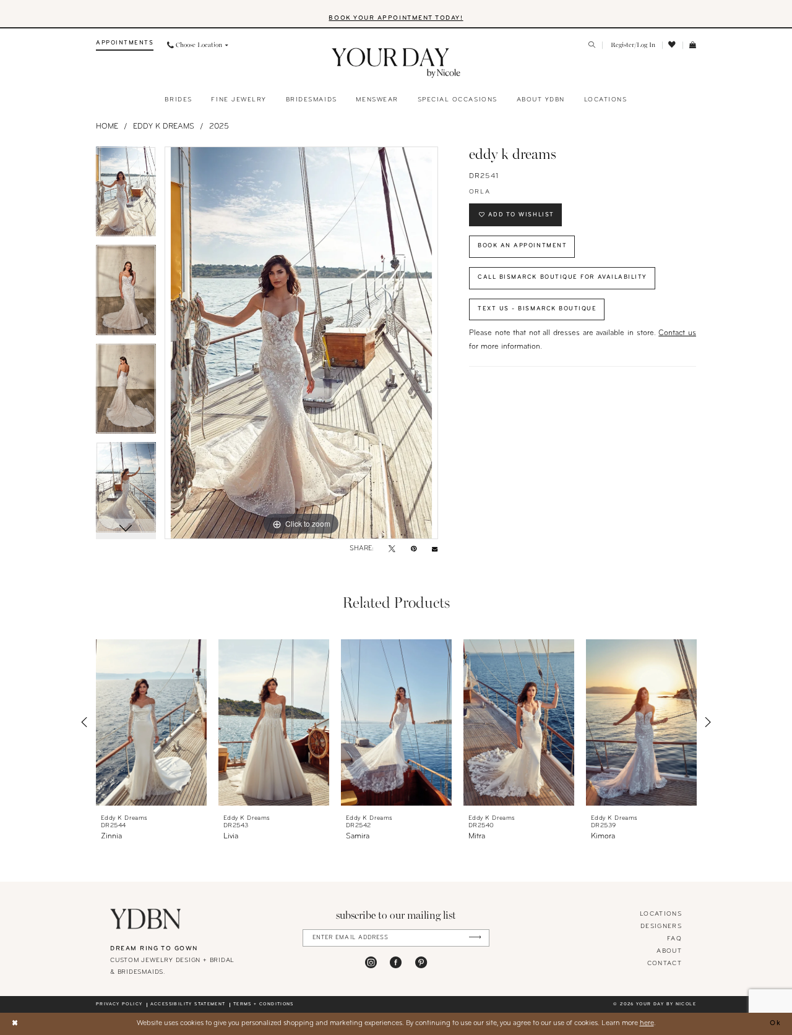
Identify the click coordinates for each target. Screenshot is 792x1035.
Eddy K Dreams (163, 126)
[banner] (396, 63)
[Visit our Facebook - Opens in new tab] (395, 962)
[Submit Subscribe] (474, 937)
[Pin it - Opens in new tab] (413, 549)
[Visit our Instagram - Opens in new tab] (370, 962)
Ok (775, 1023)
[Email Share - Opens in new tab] (434, 549)
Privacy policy (119, 1004)
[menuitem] (124, 45)
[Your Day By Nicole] (145, 918)
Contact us (677, 333)
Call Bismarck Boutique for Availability (562, 277)
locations (661, 914)
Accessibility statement (188, 1004)
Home (107, 126)
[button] (632, 45)
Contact (664, 963)
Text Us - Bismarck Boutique (537, 309)
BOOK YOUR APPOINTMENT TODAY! (396, 18)
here (647, 1023)
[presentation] (151, 722)
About (669, 951)
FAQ (674, 938)
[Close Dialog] (15, 1023)
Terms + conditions (263, 1004)
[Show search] (592, 45)
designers (661, 926)
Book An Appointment (522, 246)
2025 (219, 126)
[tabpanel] (126, 196)
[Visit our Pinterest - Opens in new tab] (421, 962)
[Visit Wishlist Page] (672, 45)
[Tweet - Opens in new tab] (392, 549)
